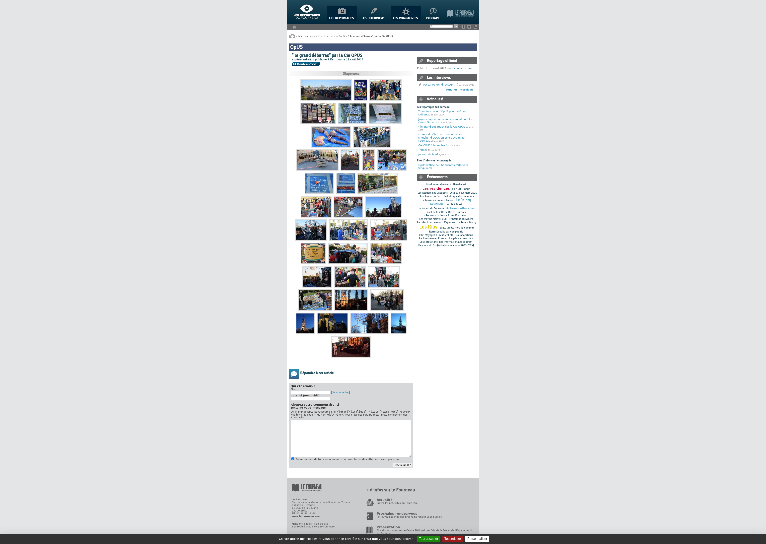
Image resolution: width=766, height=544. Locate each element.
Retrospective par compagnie (446, 231)
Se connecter (340, 392)
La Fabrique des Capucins (459, 196)
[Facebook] (464, 27)
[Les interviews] (374, 20)
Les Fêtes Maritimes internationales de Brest (446, 241)
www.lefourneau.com (306, 516)
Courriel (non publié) (306, 395)
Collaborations (464, 235)
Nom (294, 389)
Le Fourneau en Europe (432, 238)
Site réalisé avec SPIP (304, 526)
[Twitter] (470, 27)
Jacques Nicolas (462, 68)
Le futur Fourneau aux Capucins (436, 222)
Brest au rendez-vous (438, 184)
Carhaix (461, 212)
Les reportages (306, 36)
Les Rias (428, 227)
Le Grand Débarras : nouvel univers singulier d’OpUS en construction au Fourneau (441, 137)
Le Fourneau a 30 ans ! (435, 215)
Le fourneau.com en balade (438, 200)
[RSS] (476, 27)
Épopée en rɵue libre (461, 238)
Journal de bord (428, 154)
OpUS (342, 36)
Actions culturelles (460, 208)
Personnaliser (477, 538)
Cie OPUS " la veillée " (432, 145)
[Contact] (434, 20)
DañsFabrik (459, 184)
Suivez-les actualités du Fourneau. (397, 503)
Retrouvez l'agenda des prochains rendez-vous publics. (409, 516)
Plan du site (321, 523)
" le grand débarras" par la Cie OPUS (441, 126)
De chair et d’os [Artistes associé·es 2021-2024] (446, 245)
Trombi (423, 149)
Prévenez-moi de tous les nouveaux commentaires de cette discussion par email (347, 459)
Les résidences (326, 36)
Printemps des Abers (461, 219)
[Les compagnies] (406, 20)
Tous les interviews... (461, 89)
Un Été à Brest (453, 204)
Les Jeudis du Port (430, 196)
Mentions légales (302, 523)
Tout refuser (452, 538)
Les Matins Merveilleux (432, 219)
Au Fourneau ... (460, 215)
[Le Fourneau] (460, 20)
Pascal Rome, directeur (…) (440, 84)
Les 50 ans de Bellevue (431, 208)
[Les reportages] (342, 20)
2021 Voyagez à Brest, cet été (436, 235)
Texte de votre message (308, 407)
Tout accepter (428, 538)
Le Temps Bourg (467, 222)
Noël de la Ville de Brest (440, 212)
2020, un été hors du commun (457, 227)
